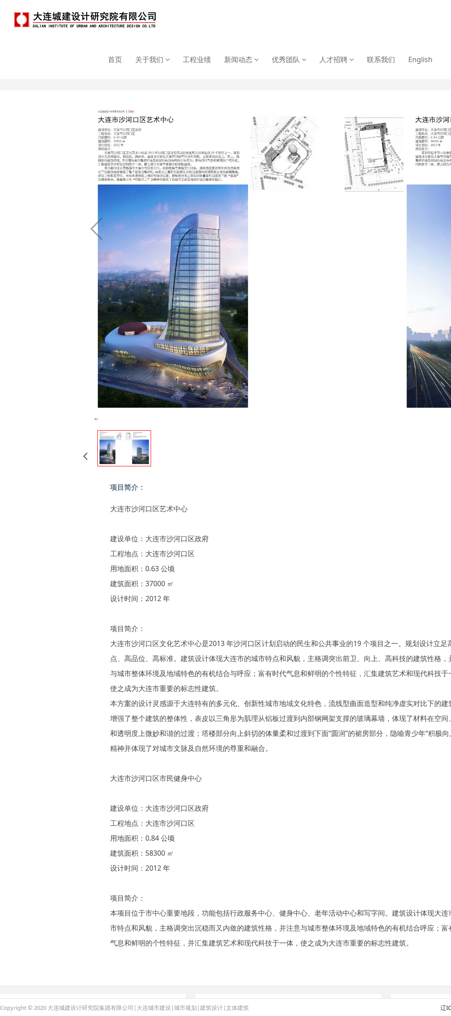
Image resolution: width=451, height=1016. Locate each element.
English (420, 59)
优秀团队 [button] (287, 59)
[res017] (85, 20)
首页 (115, 59)
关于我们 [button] (150, 59)
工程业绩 (197, 59)
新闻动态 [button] (239, 59)
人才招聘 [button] (334, 59)
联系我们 (381, 59)
